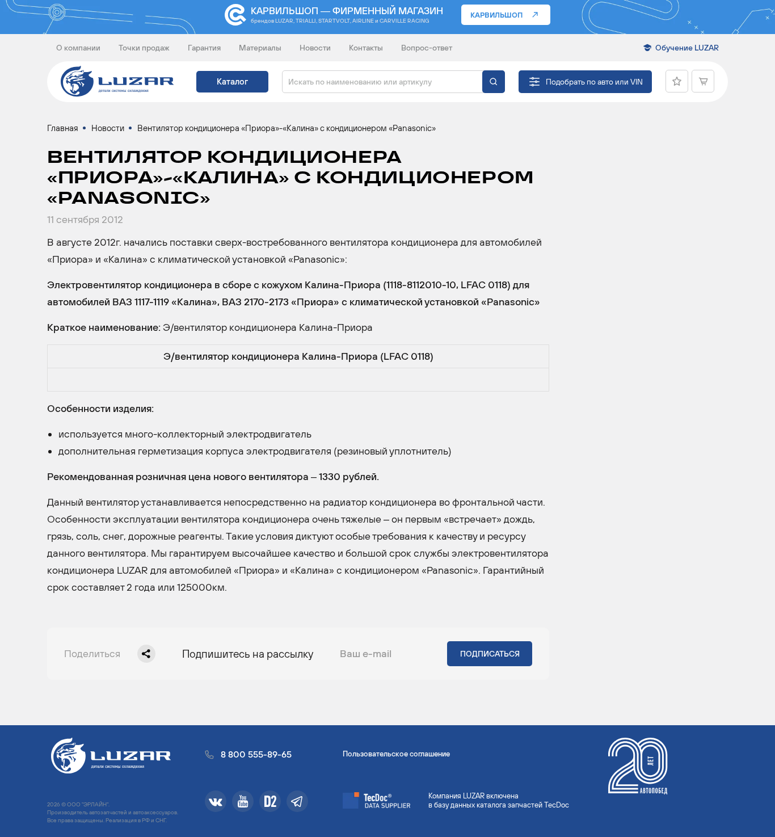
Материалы (260, 47)
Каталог (232, 81)
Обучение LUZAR (687, 47)
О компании (78, 47)
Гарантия (204, 47)
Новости (315, 47)
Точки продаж (144, 47)
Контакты (366, 47)
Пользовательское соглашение (396, 754)
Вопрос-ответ (426, 47)
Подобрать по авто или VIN (594, 81)
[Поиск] (493, 81)
